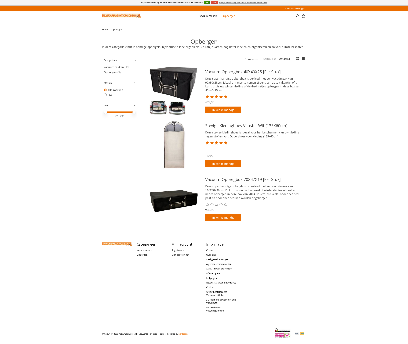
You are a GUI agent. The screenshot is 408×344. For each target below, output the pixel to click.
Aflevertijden (213, 273)
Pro (110, 95)
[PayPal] (302, 333)
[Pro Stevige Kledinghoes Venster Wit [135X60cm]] (173, 145)
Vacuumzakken (114, 67)
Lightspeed (183, 334)
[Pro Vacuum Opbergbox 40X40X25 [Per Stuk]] (173, 91)
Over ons (211, 254)
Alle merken (115, 90)
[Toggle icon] (297, 16)
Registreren (177, 250)
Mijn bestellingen (180, 254)
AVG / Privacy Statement (219, 268)
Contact (210, 250)
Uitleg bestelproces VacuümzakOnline (216, 293)
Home (105, 29)
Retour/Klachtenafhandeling (221, 282)
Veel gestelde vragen (217, 259)
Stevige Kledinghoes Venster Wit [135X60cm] (246, 125)
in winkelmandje (223, 110)
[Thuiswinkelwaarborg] (283, 331)
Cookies (210, 287)
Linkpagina (212, 278)
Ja (207, 3)
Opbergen (229, 16)
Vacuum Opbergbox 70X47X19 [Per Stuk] (243, 179)
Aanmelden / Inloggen (295, 8)
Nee (214, 3)
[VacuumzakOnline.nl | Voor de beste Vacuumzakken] (121, 16)
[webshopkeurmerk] (283, 338)
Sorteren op (269, 58)
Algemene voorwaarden (219, 263)
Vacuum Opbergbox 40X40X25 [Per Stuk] (243, 71)
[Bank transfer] (297, 333)
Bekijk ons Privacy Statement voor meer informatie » (243, 3)
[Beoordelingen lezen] (216, 97)
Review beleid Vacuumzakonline (215, 309)
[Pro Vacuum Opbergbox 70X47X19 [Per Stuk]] (173, 199)
